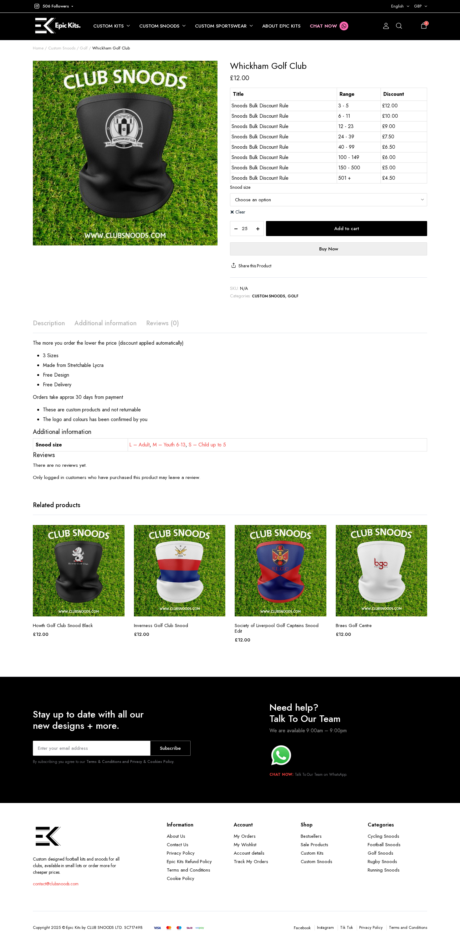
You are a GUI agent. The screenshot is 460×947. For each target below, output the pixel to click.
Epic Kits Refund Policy (189, 861)
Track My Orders (251, 861)
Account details (249, 853)
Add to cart (346, 228)
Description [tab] (49, 323)
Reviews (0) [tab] (162, 323)
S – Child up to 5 (207, 444)
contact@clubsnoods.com (56, 884)
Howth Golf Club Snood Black (63, 625)
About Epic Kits (281, 26)
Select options (78, 609)
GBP (418, 6)
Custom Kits (108, 26)
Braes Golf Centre (354, 625)
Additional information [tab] (105, 323)
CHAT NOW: (281, 774)
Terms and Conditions (188, 870)
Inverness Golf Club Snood (161, 625)
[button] (53, 6)
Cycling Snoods (383, 836)
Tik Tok (346, 927)
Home (38, 48)
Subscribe (170, 748)
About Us (176, 836)
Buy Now (328, 248)
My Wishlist (245, 844)
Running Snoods (384, 870)
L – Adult (139, 444)
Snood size (240, 187)
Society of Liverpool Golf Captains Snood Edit (277, 628)
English (397, 6)
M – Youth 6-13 (169, 444)
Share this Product (254, 266)
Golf (84, 48)
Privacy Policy (181, 853)
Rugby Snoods (382, 861)
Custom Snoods (159, 26)
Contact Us (177, 844)
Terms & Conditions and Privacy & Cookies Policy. (130, 761)
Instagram (325, 927)
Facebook (302, 928)
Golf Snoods (380, 853)
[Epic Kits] (57, 26)
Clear (240, 212)
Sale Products (314, 844)
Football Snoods (384, 844)
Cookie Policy (180, 878)
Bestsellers (311, 836)
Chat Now (323, 26)
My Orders (245, 836)
